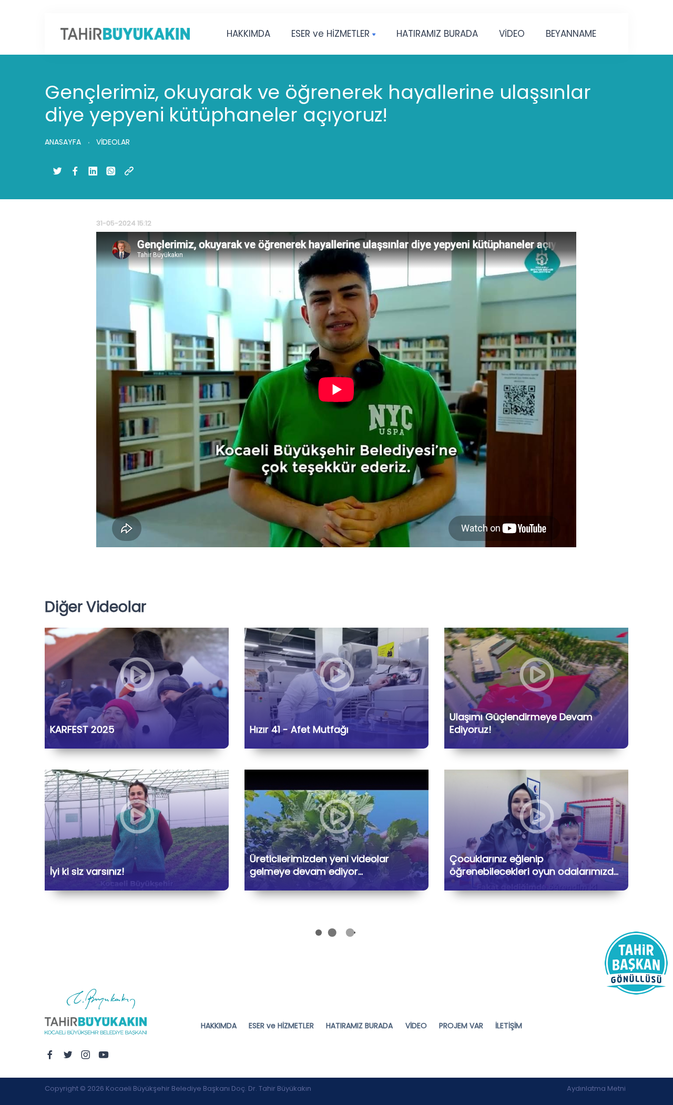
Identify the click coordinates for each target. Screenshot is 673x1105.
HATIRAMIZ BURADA (437, 33)
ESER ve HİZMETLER (330, 33)
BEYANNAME (571, 33)
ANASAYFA (63, 142)
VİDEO (512, 33)
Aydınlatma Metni (596, 1088)
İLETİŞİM (508, 1025)
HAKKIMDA (248, 33)
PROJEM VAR (461, 1025)
